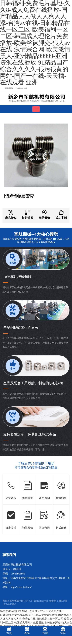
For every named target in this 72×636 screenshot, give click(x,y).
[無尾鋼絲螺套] (36, 98)
